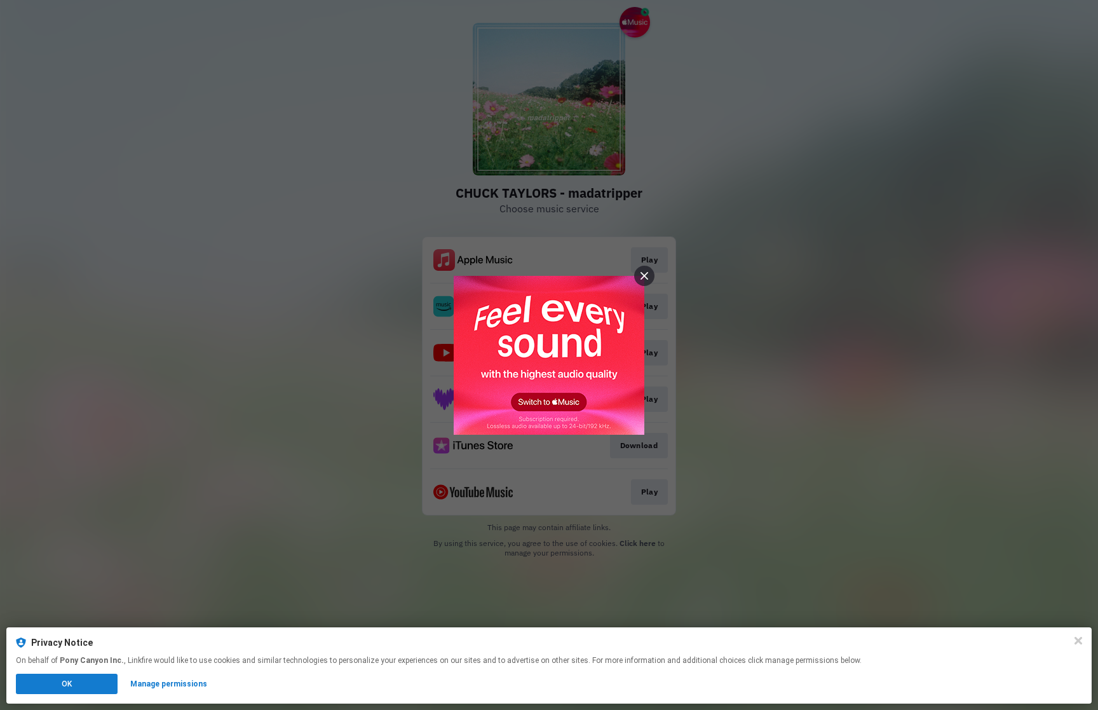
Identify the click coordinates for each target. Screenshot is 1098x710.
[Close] (1078, 641)
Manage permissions (168, 683)
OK (67, 683)
